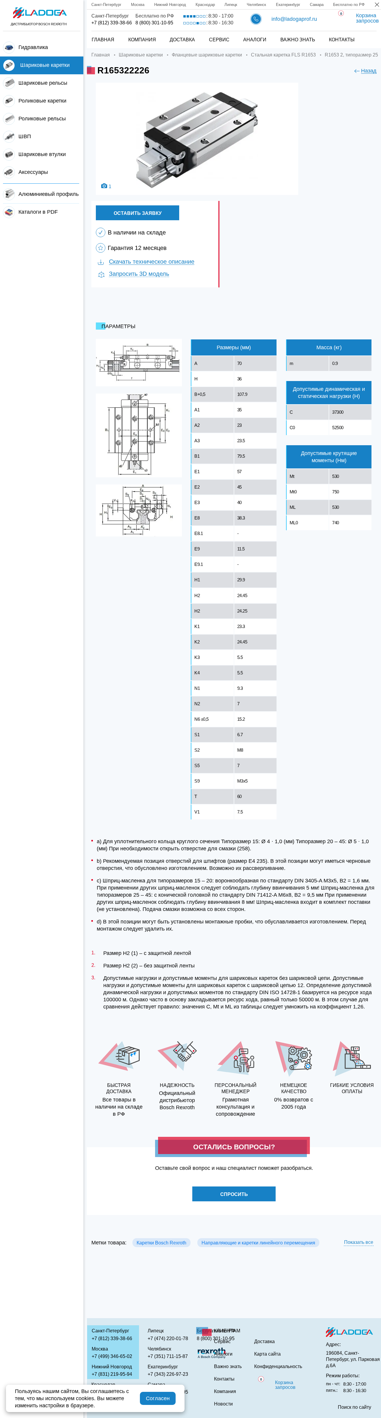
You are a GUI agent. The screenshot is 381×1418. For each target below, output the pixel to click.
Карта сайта (267, 1354)
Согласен (158, 1398)
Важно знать (297, 39)
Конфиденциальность (278, 1366)
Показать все (358, 1242)
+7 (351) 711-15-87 (168, 1356)
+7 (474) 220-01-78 (168, 1338)
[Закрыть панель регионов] (377, 5)
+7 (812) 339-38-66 (111, 22)
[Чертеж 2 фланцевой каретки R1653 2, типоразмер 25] (139, 435)
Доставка (182, 39)
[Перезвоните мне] (256, 19)
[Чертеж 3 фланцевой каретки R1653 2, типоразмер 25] (139, 510)
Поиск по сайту (354, 1407)
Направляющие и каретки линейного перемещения (258, 1242)
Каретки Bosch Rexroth (161, 1242)
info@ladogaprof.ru (294, 19)
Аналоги (254, 39)
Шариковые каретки (141, 54)
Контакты (342, 39)
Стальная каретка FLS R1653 (283, 54)
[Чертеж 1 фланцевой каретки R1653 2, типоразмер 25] (139, 362)
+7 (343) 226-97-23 (168, 1374)
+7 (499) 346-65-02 (112, 1356)
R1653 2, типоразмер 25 (351, 54)
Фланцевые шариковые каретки (207, 54)
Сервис (219, 39)
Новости (223, 1404)
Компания (142, 39)
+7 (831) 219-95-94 (112, 1374)
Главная (103, 39)
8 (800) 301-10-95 (154, 22)
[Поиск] (366, 33)
